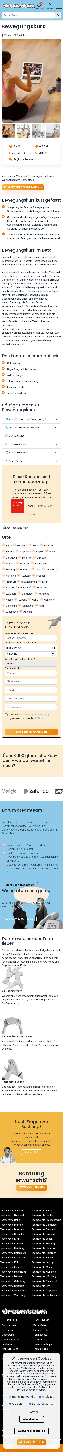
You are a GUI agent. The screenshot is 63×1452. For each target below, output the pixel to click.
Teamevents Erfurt (10, 1238)
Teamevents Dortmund (12, 1229)
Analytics (48, 1396)
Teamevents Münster (11, 1276)
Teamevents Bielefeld (12, 1215)
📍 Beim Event (14, 461)
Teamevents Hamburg (12, 1248)
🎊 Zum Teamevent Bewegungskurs (27, 419)
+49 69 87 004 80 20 (20, 918)
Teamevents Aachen (11, 1210)
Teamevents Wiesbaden (13, 1290)
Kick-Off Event (10, 1348)
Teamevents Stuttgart (12, 1285)
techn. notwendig (23, 1396)
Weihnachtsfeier (11, 1339)
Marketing (18, 1404)
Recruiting (7, 1330)
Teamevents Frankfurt (12, 1243)
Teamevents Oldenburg (12, 1281)
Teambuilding (40, 1348)
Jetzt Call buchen (31, 1187)
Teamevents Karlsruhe (12, 1257)
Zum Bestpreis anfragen (22, 187)
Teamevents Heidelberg (13, 1252)
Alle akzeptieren (31, 1442)
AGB (37, 718)
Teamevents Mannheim (13, 1271)
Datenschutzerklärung (35, 714)
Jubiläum (7, 1344)
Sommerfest (9, 1325)
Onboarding (8, 1334)
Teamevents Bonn (10, 1219)
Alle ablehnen (31, 1419)
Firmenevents (40, 1330)
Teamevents (40, 1334)
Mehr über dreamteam (20, 885)
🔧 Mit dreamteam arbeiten (22, 427)
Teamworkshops (42, 1344)
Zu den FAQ (31, 1152)
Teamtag (38, 1339)
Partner (33, 1412)
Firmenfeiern (40, 1325)
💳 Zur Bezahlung (16, 444)
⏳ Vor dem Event (16, 452)
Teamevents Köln (9, 1262)
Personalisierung (43, 1404)
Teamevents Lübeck (11, 1267)
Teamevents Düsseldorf (13, 1234)
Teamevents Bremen (11, 1224)
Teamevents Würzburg (12, 1295)
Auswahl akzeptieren (31, 1430)
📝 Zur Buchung (14, 436)
